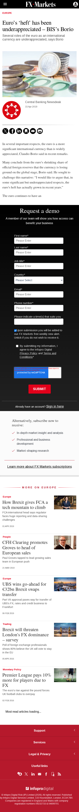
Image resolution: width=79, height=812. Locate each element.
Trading (7, 624)
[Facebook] (12, 131)
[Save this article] (26, 131)
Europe (7, 13)
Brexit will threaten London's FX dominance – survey (25, 634)
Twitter (26, 774)
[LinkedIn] (19, 131)
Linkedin (33, 774)
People (7, 537)
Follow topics (19, 774)
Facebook (46, 774)
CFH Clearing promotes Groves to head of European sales (25, 547)
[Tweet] (5, 131)
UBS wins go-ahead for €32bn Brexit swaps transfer (24, 589)
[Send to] (33, 131)
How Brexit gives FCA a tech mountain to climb (25, 504)
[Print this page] (40, 131)
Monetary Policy (12, 669)
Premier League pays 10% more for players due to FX (26, 680)
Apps (53, 774)
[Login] (75, 4)
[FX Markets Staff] (11, 110)
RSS (59, 774)
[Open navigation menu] (3, 4)
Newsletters (39, 774)
